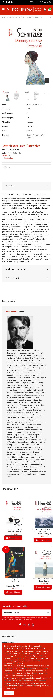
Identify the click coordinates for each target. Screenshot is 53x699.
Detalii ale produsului (15, 269)
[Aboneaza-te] (48, 613)
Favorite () (46, 2)
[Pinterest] (9, 167)
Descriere (9, 186)
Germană (30, 138)
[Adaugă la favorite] (13, 527)
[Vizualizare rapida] (16, 527)
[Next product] (50, 17)
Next (50, 546)
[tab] (26, 186)
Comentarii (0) (12, 278)
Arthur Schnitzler (14, 153)
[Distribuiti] (3, 167)
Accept (9, 693)
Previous (3, 546)
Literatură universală (34, 135)
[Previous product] (49, 17)
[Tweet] (6, 167)
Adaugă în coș (14, 538)
